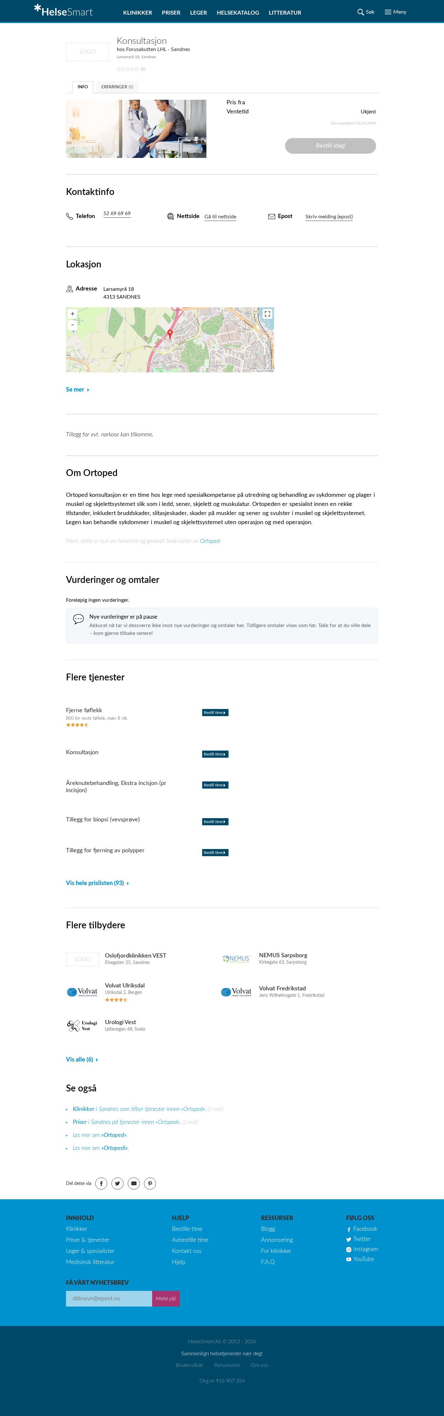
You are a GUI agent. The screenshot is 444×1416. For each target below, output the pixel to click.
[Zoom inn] (72, 314)
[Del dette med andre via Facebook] (101, 1184)
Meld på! (166, 1298)
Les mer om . (100, 1135)
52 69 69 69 (117, 213)
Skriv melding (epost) (329, 216)
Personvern (227, 1365)
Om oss (259, 1365)
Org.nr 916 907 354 (222, 1381)
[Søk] (366, 12)
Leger (198, 13)
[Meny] (395, 12)
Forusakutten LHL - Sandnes (158, 49)
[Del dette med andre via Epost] (134, 1184)
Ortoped (210, 541)
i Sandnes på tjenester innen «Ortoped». (127, 1122)
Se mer (75, 390)
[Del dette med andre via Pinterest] (150, 1184)
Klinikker (137, 13)
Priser (171, 13)
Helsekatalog (238, 13)
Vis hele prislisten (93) (95, 883)
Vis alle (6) (79, 1060)
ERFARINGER (117, 87)
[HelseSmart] (64, 11)
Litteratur (285, 13)
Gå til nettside (220, 216)
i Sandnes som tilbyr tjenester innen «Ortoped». (139, 1109)
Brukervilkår (189, 1365)
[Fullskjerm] (267, 314)
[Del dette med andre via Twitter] (117, 1184)
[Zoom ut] (72, 325)
